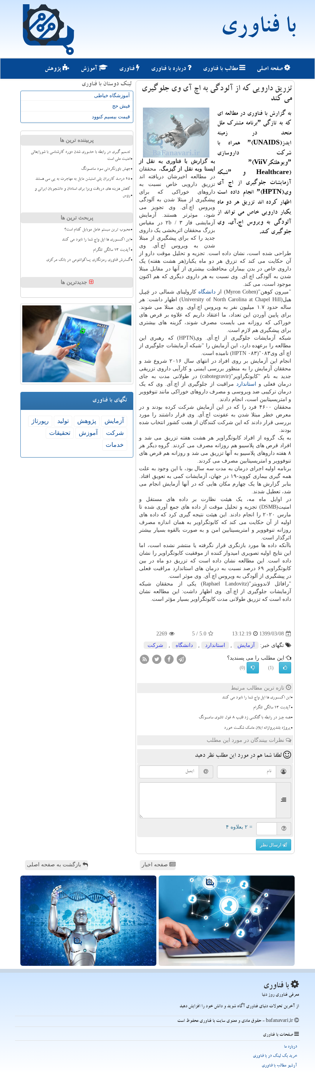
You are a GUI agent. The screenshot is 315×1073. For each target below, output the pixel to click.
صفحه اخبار (155, 864)
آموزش (90, 69)
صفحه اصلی (270, 69)
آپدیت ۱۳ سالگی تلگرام (271, 708)
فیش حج (121, 106)
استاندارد (246, 384)
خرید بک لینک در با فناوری (275, 1056)
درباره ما (290, 1047)
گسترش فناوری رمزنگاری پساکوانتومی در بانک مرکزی (88, 260)
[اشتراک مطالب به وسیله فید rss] (144, 659)
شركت (155, 645)
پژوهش (54, 69)
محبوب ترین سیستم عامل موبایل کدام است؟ (97, 230)
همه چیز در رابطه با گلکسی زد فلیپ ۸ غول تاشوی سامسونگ (244, 718)
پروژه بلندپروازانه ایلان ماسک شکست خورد (257, 728)
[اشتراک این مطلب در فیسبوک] (169, 659)
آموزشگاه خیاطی (112, 95)
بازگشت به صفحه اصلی (55, 864)
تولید (63, 421)
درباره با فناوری (169, 69)
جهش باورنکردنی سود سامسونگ (105, 169)
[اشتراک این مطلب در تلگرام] (181, 659)
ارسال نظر (271, 844)
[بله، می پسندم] (285, 667)
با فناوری (258, 28)
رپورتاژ (40, 421)
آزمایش (246, 645)
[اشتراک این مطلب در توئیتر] (156, 659)
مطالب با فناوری (221, 69)
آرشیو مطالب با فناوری (279, 1065)
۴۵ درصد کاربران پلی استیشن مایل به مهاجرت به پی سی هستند (82, 179)
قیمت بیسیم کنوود (111, 116)
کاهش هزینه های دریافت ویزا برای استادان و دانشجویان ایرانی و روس (82, 192)
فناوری (127, 69)
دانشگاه (207, 292)
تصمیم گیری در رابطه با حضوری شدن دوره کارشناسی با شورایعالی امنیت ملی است (80, 155)
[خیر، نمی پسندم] (253, 667)
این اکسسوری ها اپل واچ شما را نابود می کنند (256, 698)
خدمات (115, 444)
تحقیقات (59, 433)
